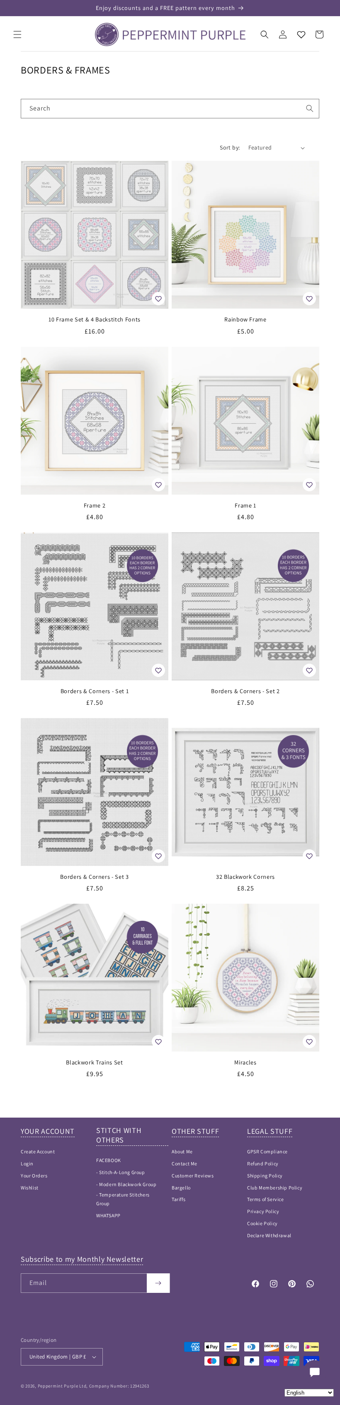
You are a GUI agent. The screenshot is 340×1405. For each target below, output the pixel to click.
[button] (17, 34)
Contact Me (184, 1163)
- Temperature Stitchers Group (123, 1199)
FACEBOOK (108, 1160)
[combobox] (170, 108)
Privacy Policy (263, 1211)
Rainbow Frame (245, 319)
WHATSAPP (108, 1215)
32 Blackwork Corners (245, 876)
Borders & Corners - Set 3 (94, 876)
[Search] (310, 108)
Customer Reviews (193, 1175)
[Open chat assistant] (315, 1372)
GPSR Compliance (267, 1151)
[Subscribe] (158, 1283)
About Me (182, 1151)
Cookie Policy (262, 1223)
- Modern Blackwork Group (126, 1184)
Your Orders (34, 1175)
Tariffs (178, 1199)
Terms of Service (265, 1199)
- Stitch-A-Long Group (120, 1172)
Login (27, 1163)
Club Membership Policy (274, 1187)
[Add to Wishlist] (158, 298)
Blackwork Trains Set (94, 1062)
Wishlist (30, 1187)
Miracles (245, 1062)
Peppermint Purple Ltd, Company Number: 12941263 (93, 1386)
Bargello (181, 1187)
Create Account (38, 1151)
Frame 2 (95, 505)
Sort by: (230, 147)
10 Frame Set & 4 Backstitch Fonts (95, 319)
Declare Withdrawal (269, 1235)
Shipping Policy (265, 1175)
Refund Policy (263, 1163)
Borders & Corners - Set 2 (245, 691)
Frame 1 (245, 505)
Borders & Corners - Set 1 (95, 691)
